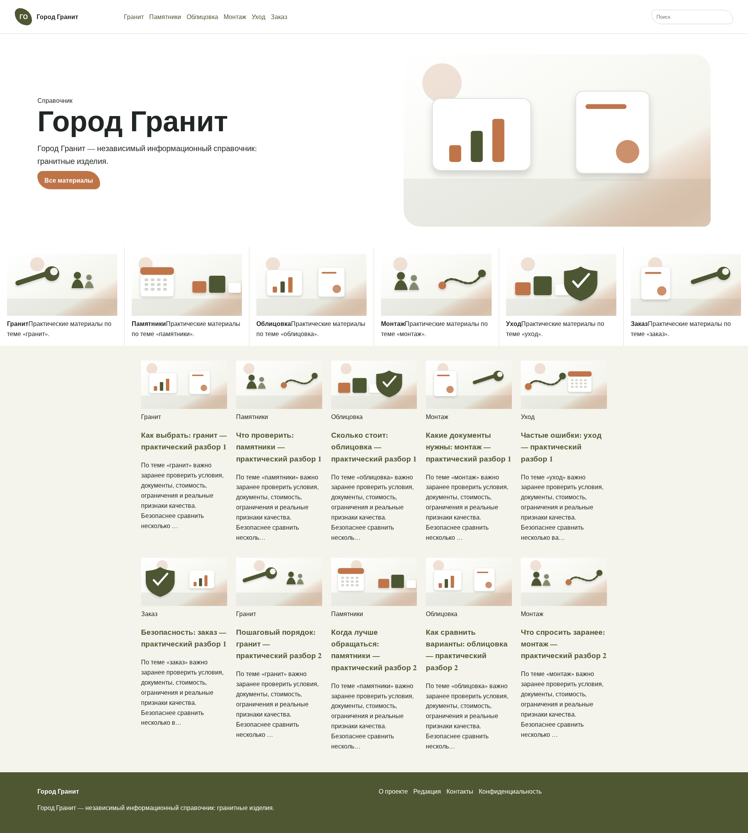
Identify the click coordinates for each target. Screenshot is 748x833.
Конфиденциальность (510, 791)
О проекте (393, 791)
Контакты (459, 791)
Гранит (134, 16)
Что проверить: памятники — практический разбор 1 (278, 447)
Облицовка (202, 16)
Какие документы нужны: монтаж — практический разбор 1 (468, 447)
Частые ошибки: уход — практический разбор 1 (561, 447)
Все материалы (68, 180)
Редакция (427, 791)
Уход (258, 16)
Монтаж (235, 16)
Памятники (165, 16)
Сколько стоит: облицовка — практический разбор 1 (373, 447)
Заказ (279, 16)
